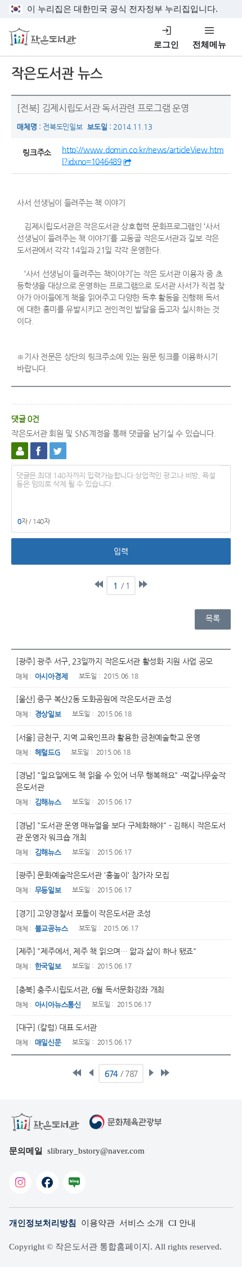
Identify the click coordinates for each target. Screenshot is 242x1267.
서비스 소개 (141, 1223)
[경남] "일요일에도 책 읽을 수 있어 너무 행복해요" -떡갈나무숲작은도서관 (121, 781)
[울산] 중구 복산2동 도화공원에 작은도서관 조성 (94, 698)
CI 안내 (182, 1223)
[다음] (151, 1072)
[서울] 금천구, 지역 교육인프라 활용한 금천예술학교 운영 (108, 737)
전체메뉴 (209, 44)
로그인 (166, 44)
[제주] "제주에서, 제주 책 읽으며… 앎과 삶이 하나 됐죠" (106, 951)
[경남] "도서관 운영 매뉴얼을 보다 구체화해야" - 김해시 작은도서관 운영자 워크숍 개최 (121, 831)
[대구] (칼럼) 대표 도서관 (56, 1027)
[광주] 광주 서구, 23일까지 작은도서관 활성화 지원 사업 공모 (114, 661)
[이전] (91, 1072)
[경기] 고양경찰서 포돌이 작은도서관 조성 (83, 913)
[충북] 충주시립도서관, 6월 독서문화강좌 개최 (90, 989)
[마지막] (143, 584)
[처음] (99, 584)
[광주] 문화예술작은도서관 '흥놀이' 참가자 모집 (92, 874)
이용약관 (98, 1223)
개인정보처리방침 (43, 1223)
